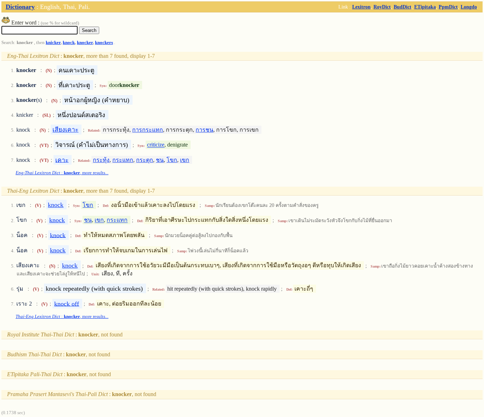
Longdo (469, 7)
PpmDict (448, 7)
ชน (160, 160)
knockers (104, 42)
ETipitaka (425, 7)
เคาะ (61, 159)
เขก (184, 160)
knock (69, 42)
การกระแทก (147, 130)
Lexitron (361, 7)
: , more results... (62, 172)
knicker (53, 42)
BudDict (402, 7)
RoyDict (382, 7)
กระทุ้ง (101, 160)
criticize (155, 145)
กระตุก (144, 160)
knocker (85, 42)
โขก (172, 160)
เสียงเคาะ (65, 129)
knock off (66, 303)
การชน (204, 130)
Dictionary (20, 6)
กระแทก (122, 160)
